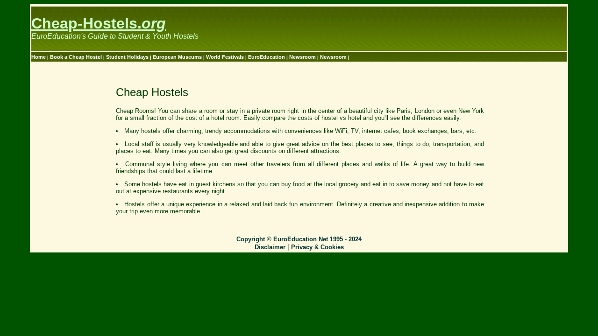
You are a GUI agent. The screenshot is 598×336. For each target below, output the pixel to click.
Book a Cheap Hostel (76, 57)
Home (39, 57)
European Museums (178, 57)
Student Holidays (128, 57)
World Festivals (225, 57)
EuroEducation (266, 57)
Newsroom (303, 57)
